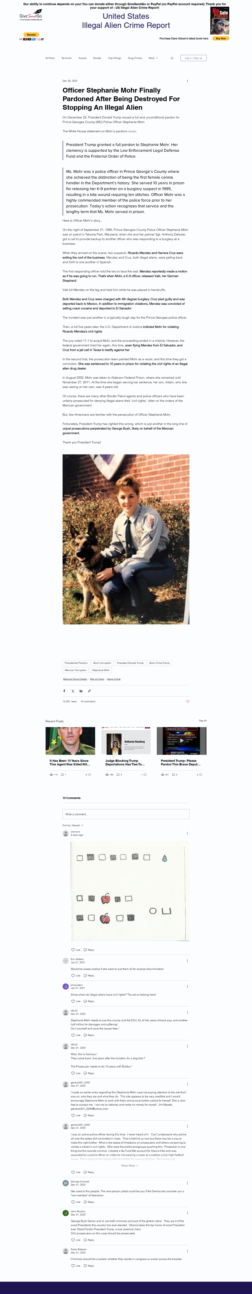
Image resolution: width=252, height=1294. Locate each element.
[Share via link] (89, 691)
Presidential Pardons (76, 662)
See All (203, 720)
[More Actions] (187, 833)
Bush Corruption (102, 662)
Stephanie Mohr (101, 670)
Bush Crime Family (159, 662)
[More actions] (187, 81)
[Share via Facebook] (64, 691)
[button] (31, 36)
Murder (97, 58)
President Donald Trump (130, 662)
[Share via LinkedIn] (81, 691)
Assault (82, 58)
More (151, 58)
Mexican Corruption (75, 670)
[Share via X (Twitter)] (72, 691)
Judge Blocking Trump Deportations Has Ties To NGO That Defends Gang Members (123, 762)
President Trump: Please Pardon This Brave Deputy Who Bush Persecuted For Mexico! (180, 762)
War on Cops (97, 679)
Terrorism (67, 58)
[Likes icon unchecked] (73, 950)
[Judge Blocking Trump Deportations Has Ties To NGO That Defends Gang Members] (126, 741)
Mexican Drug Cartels (75, 679)
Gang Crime (114, 679)
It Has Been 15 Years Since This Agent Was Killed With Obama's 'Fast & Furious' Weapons (69, 762)
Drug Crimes (135, 58)
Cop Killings (114, 58)
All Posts (50, 58)
